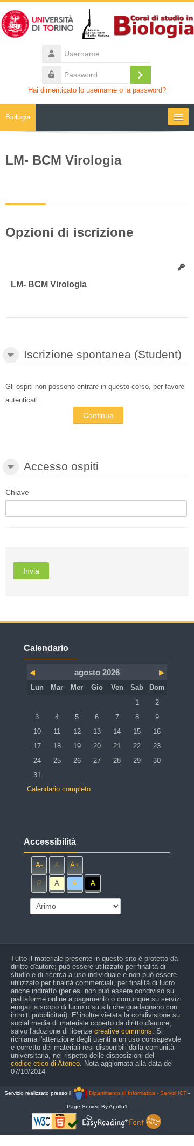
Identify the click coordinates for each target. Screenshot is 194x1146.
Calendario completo (59, 789)
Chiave (17, 492)
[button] (11, 355)
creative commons (123, 1031)
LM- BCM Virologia (49, 284)
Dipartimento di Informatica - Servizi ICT (136, 1093)
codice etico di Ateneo (45, 1063)
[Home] (97, 26)
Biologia (17, 117)
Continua (98, 415)
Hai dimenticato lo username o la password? (97, 90)
